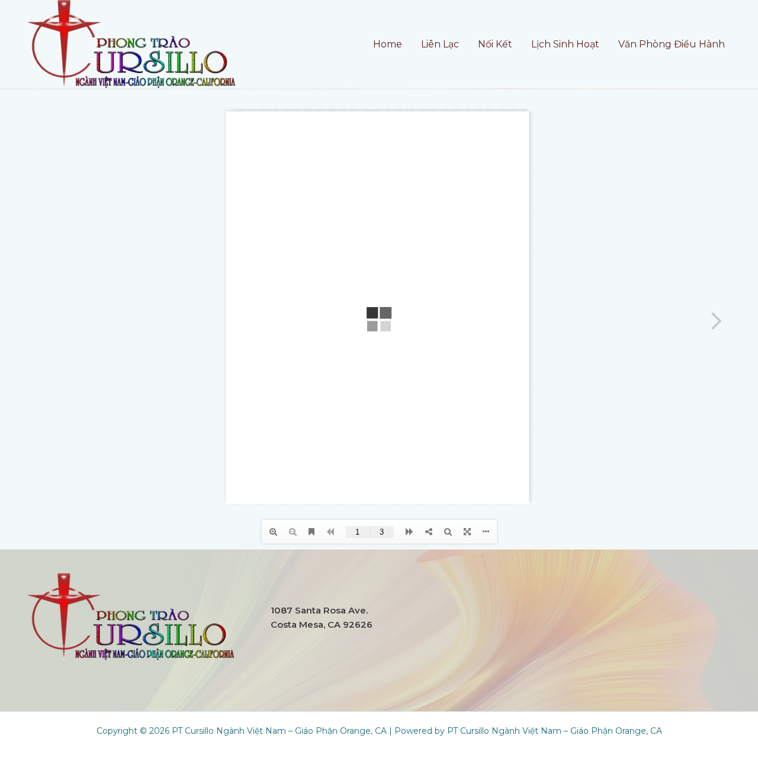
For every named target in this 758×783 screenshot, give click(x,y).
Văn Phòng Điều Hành (671, 44)
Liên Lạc (440, 44)
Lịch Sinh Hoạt (565, 44)
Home (387, 44)
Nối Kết (495, 44)
